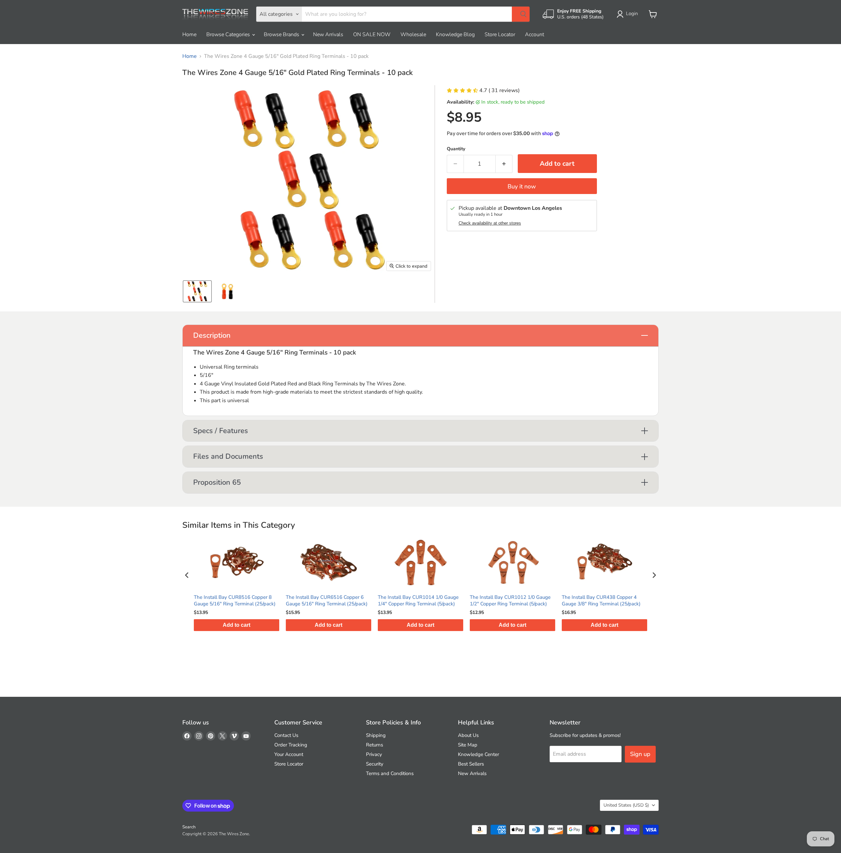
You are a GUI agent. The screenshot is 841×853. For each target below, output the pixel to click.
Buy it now (522, 186)
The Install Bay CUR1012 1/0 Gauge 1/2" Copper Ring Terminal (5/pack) (510, 600)
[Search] (521, 14)
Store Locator (500, 34)
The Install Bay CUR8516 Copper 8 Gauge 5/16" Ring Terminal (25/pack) (235, 600)
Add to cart (236, 625)
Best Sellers (471, 764)
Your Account (288, 754)
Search (188, 827)
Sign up (640, 754)
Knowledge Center (478, 754)
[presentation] (187, 575)
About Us (468, 735)
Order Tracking (290, 745)
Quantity (456, 149)
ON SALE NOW (372, 34)
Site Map (467, 745)
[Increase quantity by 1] (504, 164)
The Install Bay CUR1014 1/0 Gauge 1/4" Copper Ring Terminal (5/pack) (418, 600)
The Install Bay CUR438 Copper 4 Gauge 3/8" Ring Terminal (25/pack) (601, 600)
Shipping (376, 735)
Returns (374, 745)
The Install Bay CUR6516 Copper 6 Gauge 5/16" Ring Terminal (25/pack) (327, 600)
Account (534, 34)
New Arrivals (328, 34)
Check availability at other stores (490, 223)
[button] (629, 14)
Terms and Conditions (390, 773)
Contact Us (286, 735)
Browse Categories (228, 34)
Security (374, 764)
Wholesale (413, 34)
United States (626, 805)
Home (189, 34)
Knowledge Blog (455, 34)
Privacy (374, 754)
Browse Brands (282, 34)
